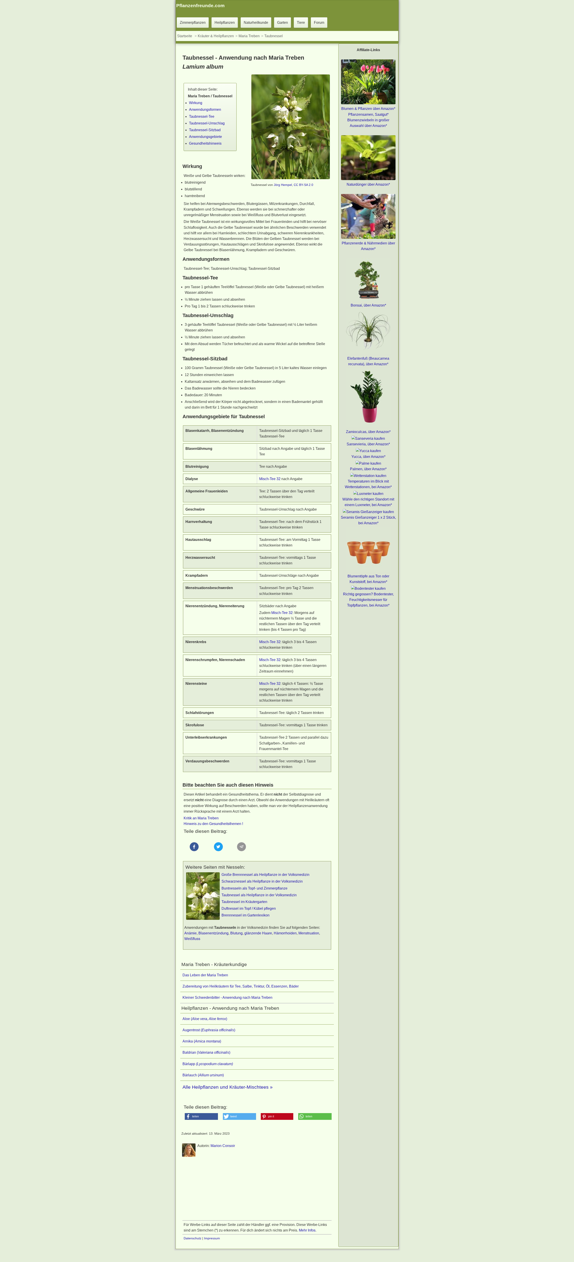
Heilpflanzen (225, 22)
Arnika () (202, 1041)
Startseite (184, 36)
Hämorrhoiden (285, 933)
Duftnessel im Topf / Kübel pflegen (249, 908)
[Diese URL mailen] (242, 855)
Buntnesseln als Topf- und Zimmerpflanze (254, 888)
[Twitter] (218, 855)
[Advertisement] (257, 1190)
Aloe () (205, 1019)
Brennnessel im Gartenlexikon (246, 915)
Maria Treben (249, 36)
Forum (319, 22)
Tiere (301, 22)
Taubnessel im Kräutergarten (244, 902)
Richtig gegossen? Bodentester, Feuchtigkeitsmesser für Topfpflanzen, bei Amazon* (368, 599)
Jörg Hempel (283, 185)
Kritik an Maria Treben (201, 818)
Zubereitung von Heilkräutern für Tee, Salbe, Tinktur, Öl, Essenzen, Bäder (241, 986)
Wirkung (195, 103)
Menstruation (308, 933)
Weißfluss (192, 939)
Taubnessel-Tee (201, 116)
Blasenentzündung (213, 933)
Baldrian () (206, 1052)
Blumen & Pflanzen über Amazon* (368, 109)
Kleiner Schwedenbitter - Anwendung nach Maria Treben (227, 997)
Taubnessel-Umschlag (207, 123)
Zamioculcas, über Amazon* (368, 432)
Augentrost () (209, 1030)
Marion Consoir (223, 1146)
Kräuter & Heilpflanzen (216, 36)
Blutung (236, 933)
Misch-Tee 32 (269, 479)
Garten (282, 22)
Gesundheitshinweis (205, 143)
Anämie (190, 933)
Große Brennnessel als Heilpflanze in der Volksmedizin (265, 875)
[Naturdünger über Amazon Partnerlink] (368, 179)
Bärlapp (208, 1064)
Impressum (212, 1238)
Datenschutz (192, 1238)
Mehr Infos (307, 1230)
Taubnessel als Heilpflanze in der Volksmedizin (259, 895)
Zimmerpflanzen (193, 22)
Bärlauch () (203, 1075)
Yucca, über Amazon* (368, 457)
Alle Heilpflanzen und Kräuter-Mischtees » (228, 1087)
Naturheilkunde (256, 22)
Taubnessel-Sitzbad (205, 130)
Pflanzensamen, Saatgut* (368, 114)
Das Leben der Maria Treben (205, 975)
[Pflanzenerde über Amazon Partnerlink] (368, 237)
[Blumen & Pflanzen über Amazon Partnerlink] (368, 103)
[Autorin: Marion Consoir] (188, 1156)
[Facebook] (194, 855)
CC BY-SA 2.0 (303, 185)
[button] (201, 1116)
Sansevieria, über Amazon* (368, 444)
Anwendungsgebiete (205, 137)
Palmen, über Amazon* (368, 469)
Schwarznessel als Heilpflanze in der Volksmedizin (262, 881)
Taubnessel (273, 36)
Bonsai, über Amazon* (368, 305)
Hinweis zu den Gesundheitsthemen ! (213, 824)
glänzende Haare (258, 933)
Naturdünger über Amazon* (368, 184)
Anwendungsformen (205, 109)
